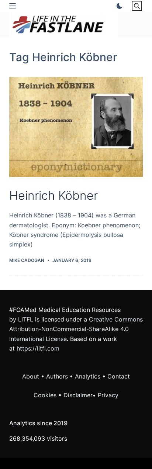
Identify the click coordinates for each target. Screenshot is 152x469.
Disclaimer (78, 395)
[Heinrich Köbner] (76, 127)
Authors (57, 376)
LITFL (25, 319)
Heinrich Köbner (53, 195)
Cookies (46, 395)
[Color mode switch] (118, 6)
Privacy (108, 395)
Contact (118, 376)
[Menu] (12, 6)
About (30, 376)
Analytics (87, 376)
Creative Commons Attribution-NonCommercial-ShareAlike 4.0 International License (76, 329)
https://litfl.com (38, 348)
